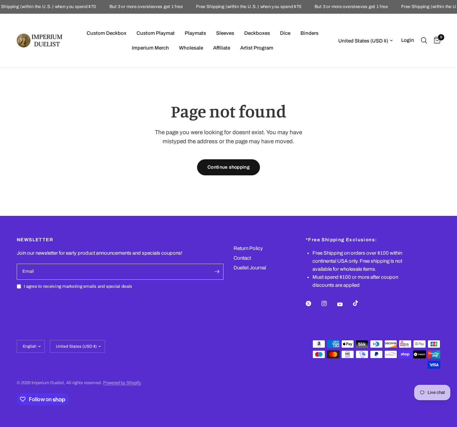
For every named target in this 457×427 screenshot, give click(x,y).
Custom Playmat (155, 33)
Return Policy (248, 248)
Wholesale (191, 48)
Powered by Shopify (122, 382)
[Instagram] (329, 303)
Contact (242, 258)
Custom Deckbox (106, 33)
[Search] (424, 40)
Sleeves (225, 33)
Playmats (195, 33)
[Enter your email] (216, 272)
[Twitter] (313, 303)
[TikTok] (360, 303)
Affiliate (221, 48)
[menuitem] (106, 33)
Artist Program (256, 48)
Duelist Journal (250, 267)
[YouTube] (344, 304)
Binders (309, 33)
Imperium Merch (150, 48)
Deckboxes (257, 33)
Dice (285, 33)
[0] (435, 40)
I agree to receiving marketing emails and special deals (78, 286)
